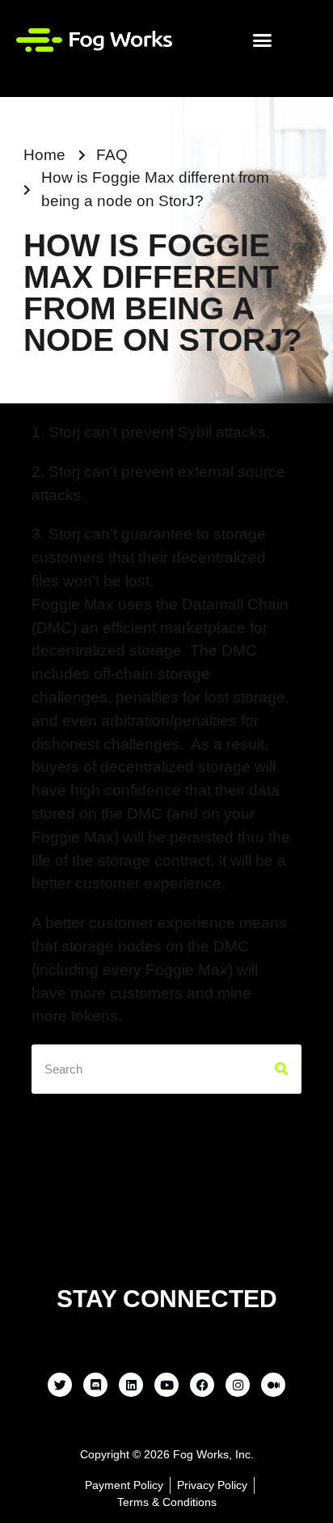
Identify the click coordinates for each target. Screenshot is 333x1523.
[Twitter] (60, 1385)
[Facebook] (202, 1385)
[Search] (281, 1069)
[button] (262, 39)
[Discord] (95, 1385)
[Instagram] (238, 1385)
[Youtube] (166, 1385)
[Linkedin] (131, 1385)
